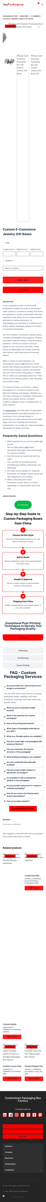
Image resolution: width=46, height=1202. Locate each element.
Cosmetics (7, 1069)
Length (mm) (9, 249)
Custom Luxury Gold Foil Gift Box (12, 1066)
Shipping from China (23, 601)
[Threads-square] (22, 1115)
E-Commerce (36, 879)
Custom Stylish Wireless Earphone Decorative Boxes (11, 1024)
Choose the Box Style (23, 535)
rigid (26, 447)
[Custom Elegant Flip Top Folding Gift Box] (34, 1053)
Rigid (36, 883)
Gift (23, 364)
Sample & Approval (23, 579)
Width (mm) (22, 249)
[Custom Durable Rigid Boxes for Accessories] (34, 862)
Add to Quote (23, 557)
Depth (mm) (35, 249)
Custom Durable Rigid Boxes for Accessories (32, 876)
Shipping (6, 1032)
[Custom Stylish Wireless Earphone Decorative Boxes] (12, 936)
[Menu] (42, 5)
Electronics (16, 1029)
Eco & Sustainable (31, 881)
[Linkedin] (5, 1115)
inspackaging (10, 410)
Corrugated (7, 1027)
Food (37, 1071)
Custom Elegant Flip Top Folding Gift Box (34, 1066)
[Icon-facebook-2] (11, 1115)
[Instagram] (17, 1115)
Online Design (23, 290)
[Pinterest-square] (28, 1115)
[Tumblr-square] (34, 1115)
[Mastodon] (40, 1115)
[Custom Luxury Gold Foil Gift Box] (12, 1053)
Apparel (28, 879)
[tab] (23, 637)
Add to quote (23, 280)
